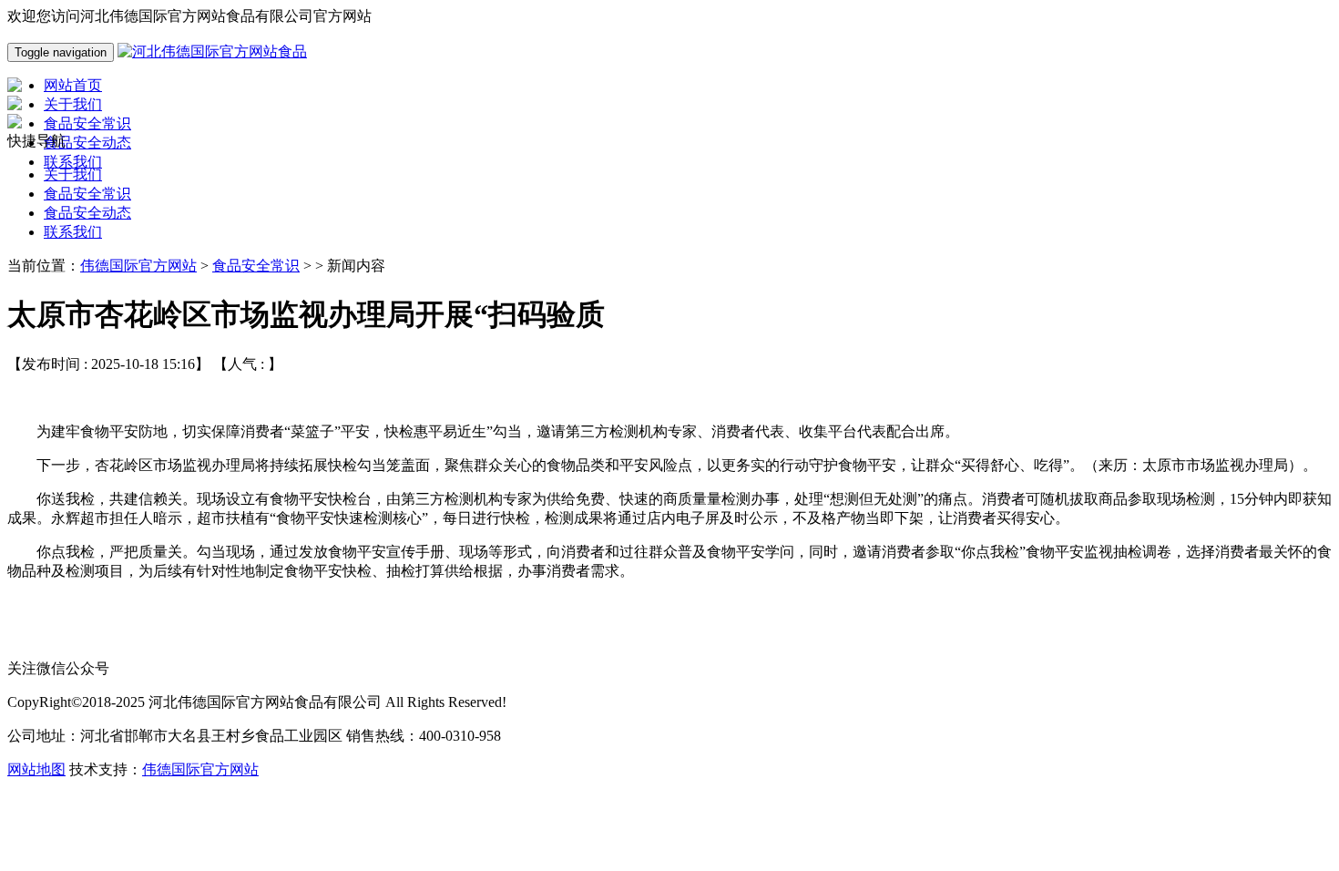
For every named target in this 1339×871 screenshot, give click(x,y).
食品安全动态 (87, 212)
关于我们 (73, 174)
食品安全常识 (87, 193)
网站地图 (36, 769)
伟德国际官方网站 (138, 265)
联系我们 (73, 232)
